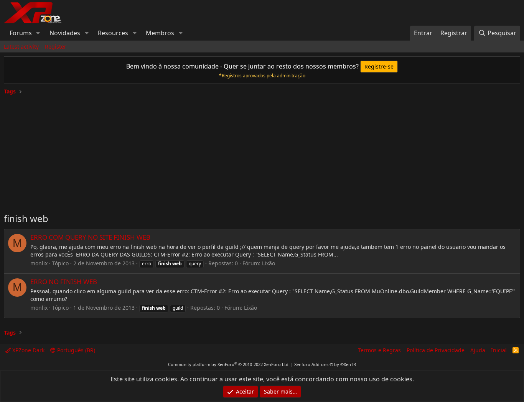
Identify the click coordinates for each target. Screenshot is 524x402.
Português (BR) (75, 350)
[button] (38, 33)
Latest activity (21, 46)
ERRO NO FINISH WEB (63, 281)
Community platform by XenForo (229, 364)
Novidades (64, 33)
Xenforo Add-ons (325, 364)
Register (55, 46)
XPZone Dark (27, 350)
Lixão (268, 263)
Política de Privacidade (436, 350)
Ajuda (477, 350)
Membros (160, 33)
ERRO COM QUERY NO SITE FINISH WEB (90, 237)
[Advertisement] (262, 150)
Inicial (499, 350)
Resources (113, 33)
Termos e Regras (379, 350)
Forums (21, 33)
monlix (39, 263)
